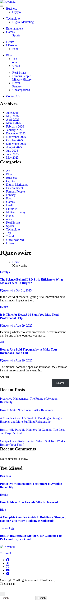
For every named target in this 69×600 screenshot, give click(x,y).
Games (10, 32)
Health (10, 42)
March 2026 (13, 123)
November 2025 (16, 136)
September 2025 (16, 143)
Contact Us (13, 96)
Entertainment (14, 28)
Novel (16, 83)
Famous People (21, 76)
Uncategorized (21, 89)
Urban (16, 65)
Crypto (16, 12)
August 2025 (14, 147)
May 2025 (12, 157)
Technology (13, 18)
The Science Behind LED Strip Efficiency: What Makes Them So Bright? (31, 281)
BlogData (46, 580)
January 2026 (14, 130)
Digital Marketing (23, 22)
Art (14, 69)
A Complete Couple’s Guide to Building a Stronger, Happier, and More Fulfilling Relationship (31, 419)
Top (14, 58)
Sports (16, 35)
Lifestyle (11, 45)
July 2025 (12, 150)
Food (15, 48)
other (15, 62)
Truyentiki (6, 553)
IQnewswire (8, 290)
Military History (22, 79)
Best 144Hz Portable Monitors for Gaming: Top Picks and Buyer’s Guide (31, 537)
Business (11, 8)
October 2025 (14, 140)
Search (4, 377)
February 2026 (15, 126)
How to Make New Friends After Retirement (27, 410)
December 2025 (15, 133)
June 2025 (12, 154)
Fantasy (17, 86)
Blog (9, 55)
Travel (10, 236)
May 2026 (12, 116)
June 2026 (12, 112)
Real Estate (19, 72)
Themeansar (7, 583)
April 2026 (12, 119)
